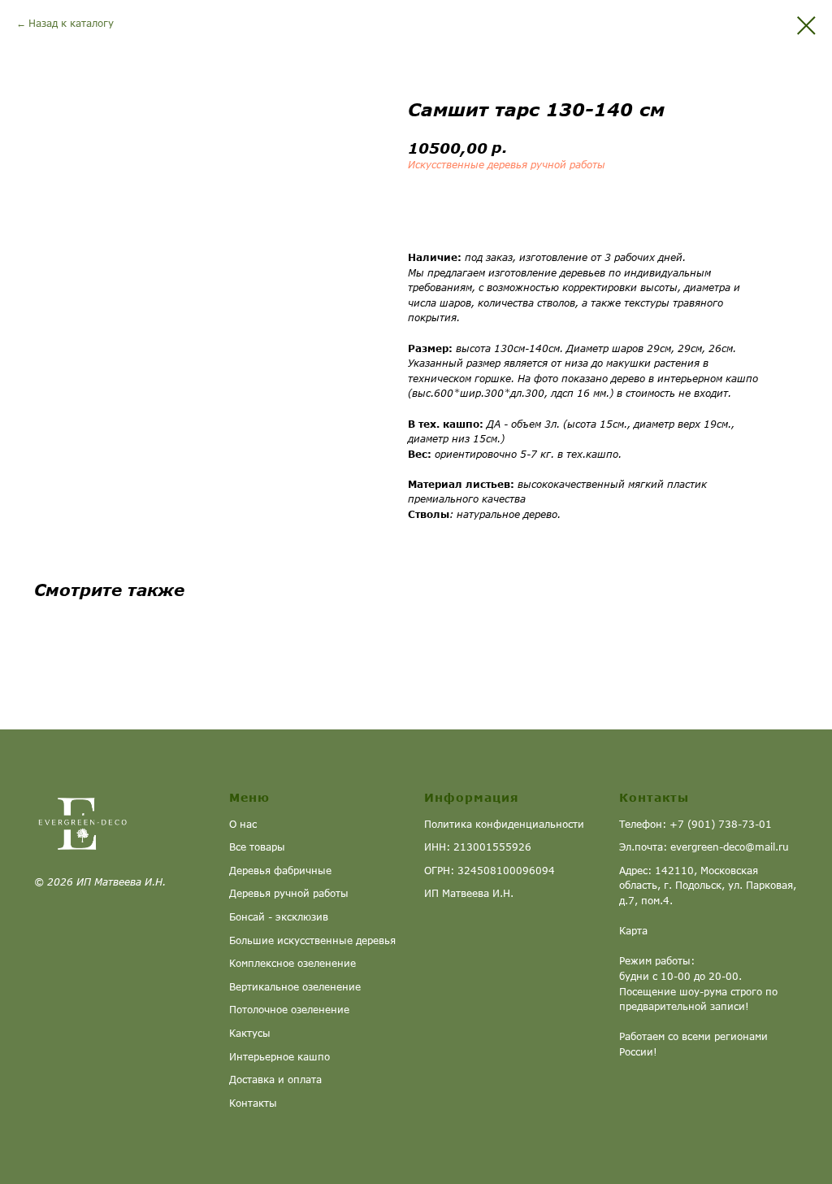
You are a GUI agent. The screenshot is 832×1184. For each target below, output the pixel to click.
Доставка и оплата (275, 1079)
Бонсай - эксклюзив (278, 917)
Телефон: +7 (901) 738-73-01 (695, 824)
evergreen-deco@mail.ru (729, 847)
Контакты (253, 1103)
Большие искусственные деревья (312, 940)
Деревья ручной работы (289, 893)
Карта (633, 931)
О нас (243, 824)
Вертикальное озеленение (295, 987)
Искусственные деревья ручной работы (506, 165)
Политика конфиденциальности (504, 824)
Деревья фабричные (280, 870)
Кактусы (250, 1033)
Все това (250, 847)
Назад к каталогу (71, 23)
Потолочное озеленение (289, 1009)
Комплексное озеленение (292, 963)
